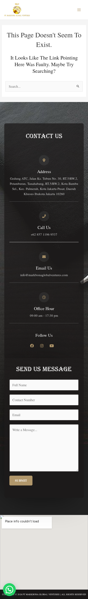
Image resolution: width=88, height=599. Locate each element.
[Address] (44, 160)
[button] (9, 589)
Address (44, 171)
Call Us (44, 227)
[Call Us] (44, 216)
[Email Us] (44, 257)
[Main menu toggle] (79, 10)
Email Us (44, 268)
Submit (21, 480)
